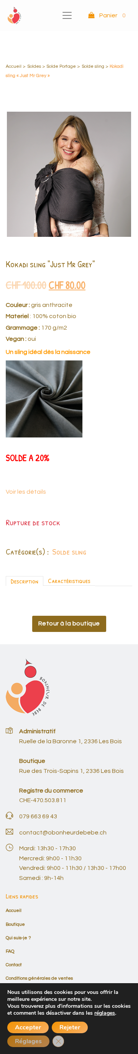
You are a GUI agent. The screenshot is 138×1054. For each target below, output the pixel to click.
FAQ (10, 951)
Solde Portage (61, 66)
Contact (14, 964)
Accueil (13, 66)
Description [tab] (24, 580)
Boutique (15, 924)
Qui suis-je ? (18, 937)
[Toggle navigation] (67, 15)
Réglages (28, 1041)
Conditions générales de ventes (39, 978)
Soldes (34, 66)
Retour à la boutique (69, 623)
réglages (104, 1013)
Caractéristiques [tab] (69, 580)
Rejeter (69, 1027)
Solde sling (93, 66)
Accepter (28, 1027)
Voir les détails (26, 492)
